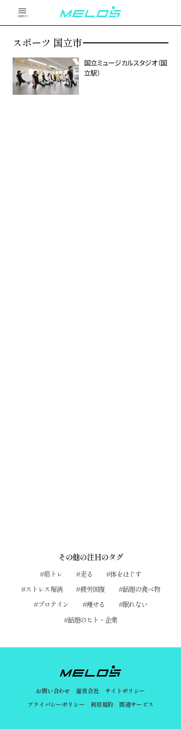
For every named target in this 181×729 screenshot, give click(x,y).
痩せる (95, 604)
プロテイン (53, 604)
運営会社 (87, 691)
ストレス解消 (43, 589)
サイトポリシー (125, 691)
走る (86, 574)
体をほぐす (125, 574)
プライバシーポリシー (55, 704)
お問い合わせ (53, 691)
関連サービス (136, 704)
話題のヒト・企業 (93, 620)
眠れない (135, 604)
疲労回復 (92, 589)
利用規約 (102, 704)
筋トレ (53, 574)
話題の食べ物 (141, 589)
